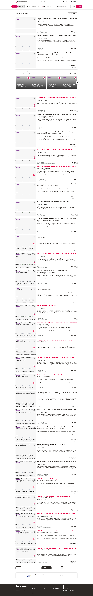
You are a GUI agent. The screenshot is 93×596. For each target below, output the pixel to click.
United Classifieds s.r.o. (24, 590)
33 (76, 567)
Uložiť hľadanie (73, 13)
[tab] (14, 6)
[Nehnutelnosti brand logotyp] (21, 2)
